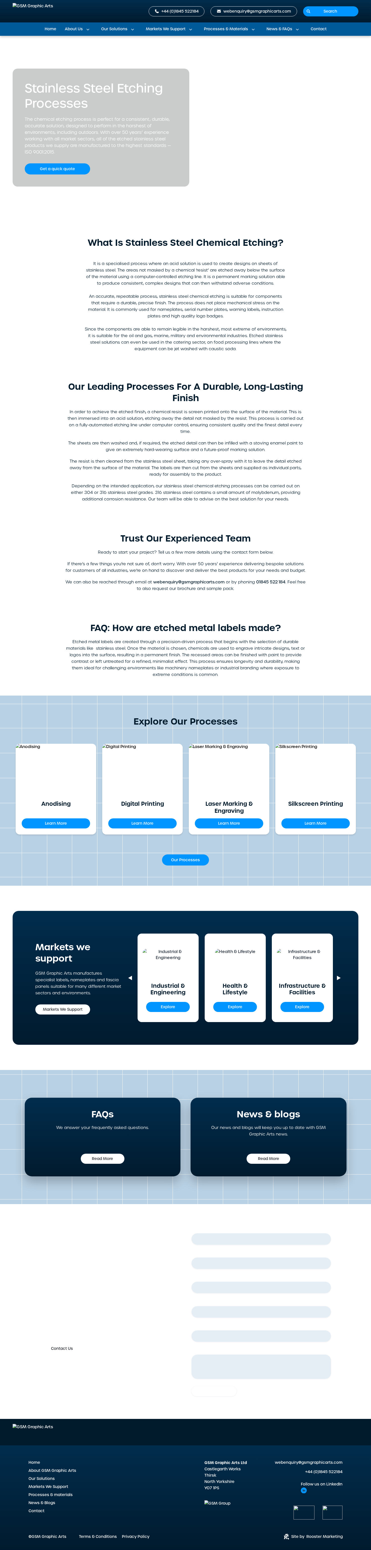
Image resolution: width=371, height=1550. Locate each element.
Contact (319, 29)
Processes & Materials (226, 29)
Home (50, 29)
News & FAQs (279, 29)
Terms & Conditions (98, 1536)
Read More (102, 1158)
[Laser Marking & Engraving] (229, 769)
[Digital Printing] (142, 769)
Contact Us (62, 1348)
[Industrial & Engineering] (168, 961)
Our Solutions (114, 29)
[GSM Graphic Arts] (33, 11)
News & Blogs (42, 1502)
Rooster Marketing (324, 1536)
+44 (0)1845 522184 (323, 1471)
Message (200, 1350)
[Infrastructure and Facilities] (302, 961)
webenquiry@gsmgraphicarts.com (308, 1462)
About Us (74, 29)
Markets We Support (166, 29)
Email (198, 1277)
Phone (199, 1302)
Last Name (203, 1253)
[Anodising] (56, 769)
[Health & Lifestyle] (237, 961)
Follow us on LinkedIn (321, 1484)
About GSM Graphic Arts (52, 1470)
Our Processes (185, 859)
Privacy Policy (135, 1536)
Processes (80, 50)
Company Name (208, 1326)
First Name (203, 1229)
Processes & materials (51, 1494)
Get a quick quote (57, 168)
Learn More (56, 823)
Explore (168, 1006)
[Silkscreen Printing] (315, 769)
